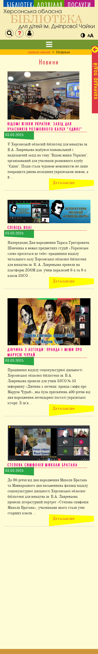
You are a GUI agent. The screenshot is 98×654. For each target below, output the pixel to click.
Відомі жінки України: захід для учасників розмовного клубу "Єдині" (45, 126)
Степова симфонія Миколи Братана (43, 465)
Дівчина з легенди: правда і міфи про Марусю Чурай (45, 352)
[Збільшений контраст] (82, 35)
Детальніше (64, 183)
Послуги (79, 5)
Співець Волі (20, 227)
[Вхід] (29, 33)
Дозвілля (49, 5)
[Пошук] (9, 33)
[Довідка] (19, 33)
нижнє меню (39, 52)
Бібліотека (18, 5)
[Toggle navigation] (49, 44)
